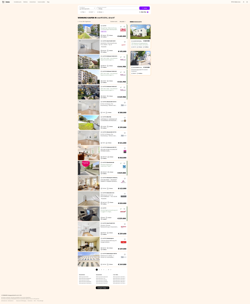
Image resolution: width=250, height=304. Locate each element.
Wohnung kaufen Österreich (101, 283)
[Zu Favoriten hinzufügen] (124, 26)
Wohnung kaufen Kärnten (84, 279)
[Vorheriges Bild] (80, 31)
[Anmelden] (243, 2)
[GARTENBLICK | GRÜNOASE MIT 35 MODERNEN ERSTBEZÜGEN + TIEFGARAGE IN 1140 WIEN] (102, 122)
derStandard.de (4, 300)
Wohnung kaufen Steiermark (102, 276)
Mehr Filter (144, 12)
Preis (83, 12)
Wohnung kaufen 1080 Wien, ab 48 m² (119, 281)
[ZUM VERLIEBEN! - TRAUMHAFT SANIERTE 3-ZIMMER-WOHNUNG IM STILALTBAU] (102, 183)
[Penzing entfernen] (98, 8)
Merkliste (25, 2)
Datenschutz (30, 300)
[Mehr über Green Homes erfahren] (120, 26)
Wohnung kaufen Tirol (100, 278)
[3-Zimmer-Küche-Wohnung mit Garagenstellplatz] (102, 244)
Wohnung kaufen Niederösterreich (85, 281)
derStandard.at (10, 300)
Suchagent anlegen (102, 287)
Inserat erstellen (41, 2)
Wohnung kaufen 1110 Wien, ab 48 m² (119, 283)
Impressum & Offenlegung (21, 300)
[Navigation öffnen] (247, 2)
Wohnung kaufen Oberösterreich (85, 283)
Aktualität (122, 21)
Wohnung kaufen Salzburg (101, 279)
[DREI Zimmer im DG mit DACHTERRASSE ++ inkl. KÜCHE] (102, 198)
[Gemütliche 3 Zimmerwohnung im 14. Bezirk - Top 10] (102, 46)
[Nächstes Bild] (97, 31)
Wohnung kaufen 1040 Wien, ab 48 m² (119, 279)
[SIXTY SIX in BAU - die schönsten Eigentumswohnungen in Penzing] (102, 62)
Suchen (145, 8)
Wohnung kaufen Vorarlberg (102, 281)
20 (108, 269)
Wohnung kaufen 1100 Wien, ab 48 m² (119, 278)
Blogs (48, 2)
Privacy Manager (40, 300)
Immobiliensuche (17, 2)
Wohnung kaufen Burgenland (85, 278)
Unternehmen (33, 2)
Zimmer (100, 12)
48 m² (91, 12)
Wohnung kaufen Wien (83, 276)
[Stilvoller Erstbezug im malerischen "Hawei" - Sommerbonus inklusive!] (102, 168)
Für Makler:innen (236, 2)
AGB (35, 300)
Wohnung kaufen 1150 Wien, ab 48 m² (119, 276)
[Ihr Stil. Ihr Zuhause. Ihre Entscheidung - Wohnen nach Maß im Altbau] (102, 107)
